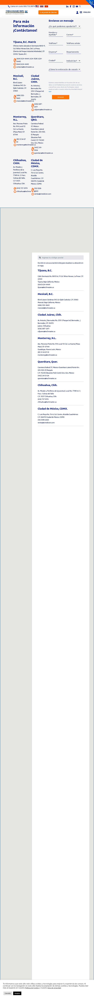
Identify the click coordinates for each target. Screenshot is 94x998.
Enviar (61, 97)
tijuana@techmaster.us (46, 287)
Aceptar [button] (17, 993)
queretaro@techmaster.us (43, 153)
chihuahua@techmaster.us (26, 191)
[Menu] (81, 12)
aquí (50, 91)
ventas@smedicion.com (42, 194)
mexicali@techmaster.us (25, 101)
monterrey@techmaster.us (26, 145)
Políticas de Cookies (32, 988)
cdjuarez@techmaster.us (43, 110)
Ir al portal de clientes (48, 12)
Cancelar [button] (8, 993)
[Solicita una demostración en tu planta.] (47, 2)
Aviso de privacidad (54, 988)
